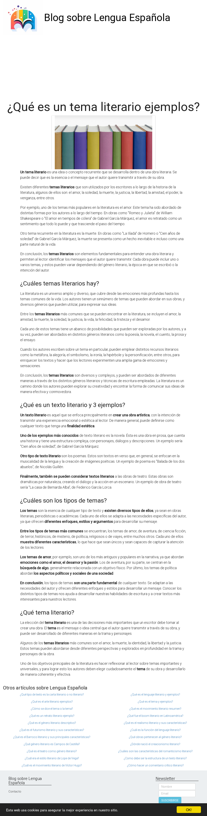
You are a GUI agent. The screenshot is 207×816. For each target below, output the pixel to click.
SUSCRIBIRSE (170, 800)
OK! (189, 809)
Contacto (14, 791)
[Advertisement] (103, 65)
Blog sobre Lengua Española (107, 17)
